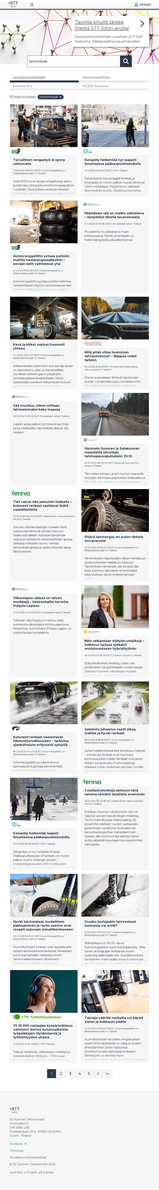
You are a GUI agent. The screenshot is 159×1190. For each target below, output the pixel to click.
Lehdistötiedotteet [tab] (29, 77)
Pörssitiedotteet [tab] (96, 77)
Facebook (16, 1144)
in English (30, 1172)
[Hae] (126, 61)
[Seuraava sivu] (98, 1073)
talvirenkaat (49, 97)
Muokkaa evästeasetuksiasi (28, 1157)
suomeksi (16, 1172)
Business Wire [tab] (22, 86)
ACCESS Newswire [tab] (95, 86)
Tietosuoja (16, 1150)
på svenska (46, 1172)
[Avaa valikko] (32, 4)
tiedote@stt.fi (19, 1123)
